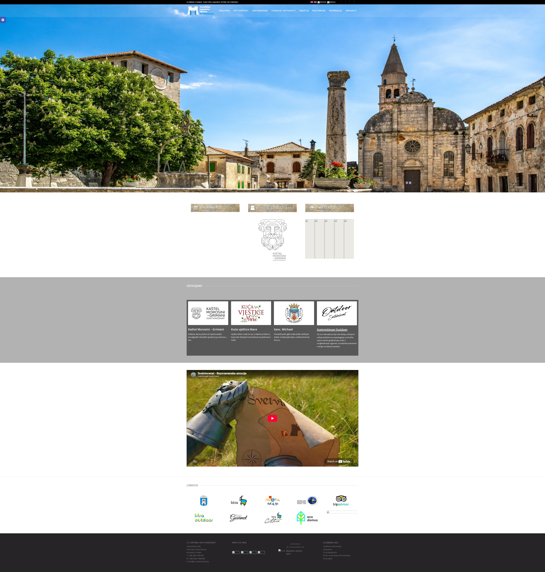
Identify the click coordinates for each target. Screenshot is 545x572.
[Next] (542, 93)
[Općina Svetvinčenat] (204, 501)
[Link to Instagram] (348, 2)
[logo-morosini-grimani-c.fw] (272, 240)
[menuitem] (224, 10)
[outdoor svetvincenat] (337, 313)
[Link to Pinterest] (352, 2)
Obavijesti (327, 549)
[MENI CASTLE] (272, 208)
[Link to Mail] (356, 2)
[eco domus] (307, 518)
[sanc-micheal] (294, 313)
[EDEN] (307, 501)
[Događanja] (215, 208)
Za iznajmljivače (330, 552)
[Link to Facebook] (343, 2)
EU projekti (327, 558)
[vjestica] (251, 313)
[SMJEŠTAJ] (329, 208)
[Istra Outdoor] (204, 518)
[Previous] (2, 93)
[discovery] (341, 518)
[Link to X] (339, 2)
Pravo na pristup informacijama (336, 555)
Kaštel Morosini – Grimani (206, 329)
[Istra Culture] (272, 518)
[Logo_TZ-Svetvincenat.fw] (200, 10)
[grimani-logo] (208, 313)
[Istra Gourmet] (238, 518)
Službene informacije (332, 546)
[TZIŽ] (238, 501)
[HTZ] (272, 501)
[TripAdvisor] (341, 501)
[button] (3, 20)
